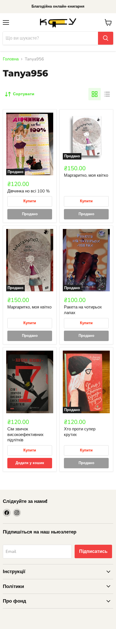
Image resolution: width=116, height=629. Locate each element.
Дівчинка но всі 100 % (28, 191)
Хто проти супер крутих (79, 431)
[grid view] (94, 94)
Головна (11, 59)
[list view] (107, 94)
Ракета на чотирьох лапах (83, 309)
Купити (29, 201)
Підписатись (93, 551)
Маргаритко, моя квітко (86, 175)
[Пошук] (105, 38)
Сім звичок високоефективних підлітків (25, 434)
